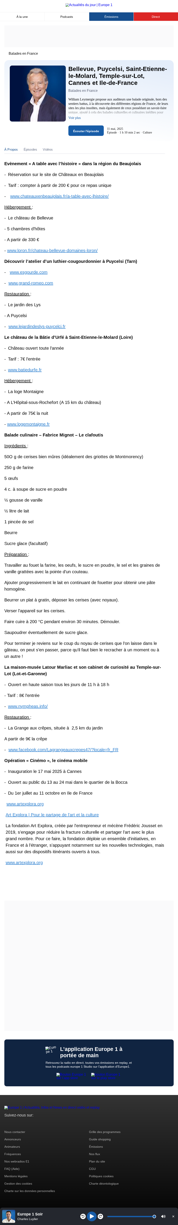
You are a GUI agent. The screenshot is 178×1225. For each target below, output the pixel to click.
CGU (92, 1169)
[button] (163, 1216)
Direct (156, 16)
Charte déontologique (104, 1183)
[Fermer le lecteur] (173, 1216)
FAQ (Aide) (12, 1169)
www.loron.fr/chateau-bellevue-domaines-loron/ (52, 250)
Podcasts (66, 16)
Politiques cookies (101, 1176)
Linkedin (44, 1123)
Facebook (22, 1123)
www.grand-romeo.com (30, 283)
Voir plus (74, 118)
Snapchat (36, 1123)
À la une (22, 16)
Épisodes (30, 149)
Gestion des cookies (18, 1183)
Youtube (29, 1123)
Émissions (111, 16)
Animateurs (12, 1146)
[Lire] (92, 1216)
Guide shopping (100, 1139)
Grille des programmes (104, 1132)
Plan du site (97, 1161)
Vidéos (48, 149)
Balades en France (23, 53)
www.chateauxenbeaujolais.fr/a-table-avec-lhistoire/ (59, 196)
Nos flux (94, 1154)
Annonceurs (12, 1139)
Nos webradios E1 (16, 1161)
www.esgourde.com (29, 272)
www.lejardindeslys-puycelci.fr (37, 326)
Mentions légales (16, 1176)
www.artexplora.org (25, 804)
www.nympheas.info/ (28, 706)
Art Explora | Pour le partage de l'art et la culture (52, 814)
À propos (11, 149)
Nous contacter (14, 1132)
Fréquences (12, 1154)
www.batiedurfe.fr (25, 369)
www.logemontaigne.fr (28, 424)
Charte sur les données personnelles (29, 1191)
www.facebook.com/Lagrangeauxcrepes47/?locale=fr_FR (63, 749)
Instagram (14, 1123)
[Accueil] (89, 5)
